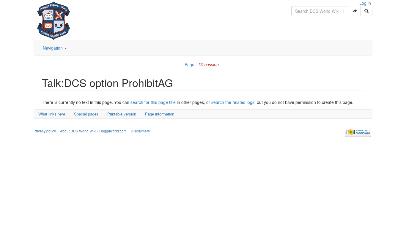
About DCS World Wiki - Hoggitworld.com (93, 130)
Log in (365, 3)
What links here (51, 114)
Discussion (209, 64)
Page (189, 64)
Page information (159, 114)
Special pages (86, 114)
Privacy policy (45, 130)
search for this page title (153, 102)
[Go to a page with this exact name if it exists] (355, 11)
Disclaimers (140, 130)
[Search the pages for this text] (366, 11)
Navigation (53, 48)
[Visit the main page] (54, 19)
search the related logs (232, 102)
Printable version (121, 114)
